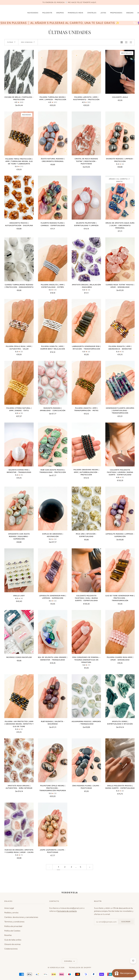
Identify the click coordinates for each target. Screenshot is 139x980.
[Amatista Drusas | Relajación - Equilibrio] (86, 259)
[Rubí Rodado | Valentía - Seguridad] (52, 696)
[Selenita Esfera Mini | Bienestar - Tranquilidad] (19, 444)
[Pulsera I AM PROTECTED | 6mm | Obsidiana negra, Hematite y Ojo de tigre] (19, 696)
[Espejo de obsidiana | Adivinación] (52, 508)
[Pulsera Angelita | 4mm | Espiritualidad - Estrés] (52, 259)
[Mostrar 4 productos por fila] (132, 42)
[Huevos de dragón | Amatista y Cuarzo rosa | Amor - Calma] (19, 824)
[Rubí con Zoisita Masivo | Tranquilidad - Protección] (52, 444)
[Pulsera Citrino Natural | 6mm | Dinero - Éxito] (19, 383)
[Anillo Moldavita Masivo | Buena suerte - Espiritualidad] (120, 760)
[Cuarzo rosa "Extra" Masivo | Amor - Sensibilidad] (120, 259)
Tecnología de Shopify (80, 967)
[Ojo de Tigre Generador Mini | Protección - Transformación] (120, 570)
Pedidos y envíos (11, 912)
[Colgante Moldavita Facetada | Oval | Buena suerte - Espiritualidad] (86, 570)
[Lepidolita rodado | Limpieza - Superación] (120, 508)
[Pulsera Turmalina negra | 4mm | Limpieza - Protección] (52, 72)
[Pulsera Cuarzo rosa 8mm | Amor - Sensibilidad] (120, 632)
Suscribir (125, 922)
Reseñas (8, 935)
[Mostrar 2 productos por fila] (121, 42)
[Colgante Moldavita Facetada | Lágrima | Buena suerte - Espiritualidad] (120, 444)
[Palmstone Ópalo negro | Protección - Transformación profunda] (52, 760)
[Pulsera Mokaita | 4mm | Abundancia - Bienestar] (120, 321)
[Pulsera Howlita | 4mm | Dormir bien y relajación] (52, 321)
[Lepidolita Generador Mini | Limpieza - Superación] (52, 570)
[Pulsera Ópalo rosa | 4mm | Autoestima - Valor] (19, 321)
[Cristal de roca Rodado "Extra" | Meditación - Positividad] (86, 133)
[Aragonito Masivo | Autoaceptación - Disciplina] (19, 198)
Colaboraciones (11, 949)
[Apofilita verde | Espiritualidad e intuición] (120, 696)
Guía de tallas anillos (12, 940)
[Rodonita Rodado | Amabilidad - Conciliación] (52, 383)
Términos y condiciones (14, 922)
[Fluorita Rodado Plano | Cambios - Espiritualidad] (52, 198)
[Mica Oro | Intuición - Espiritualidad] (86, 508)
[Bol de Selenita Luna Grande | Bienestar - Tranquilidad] (52, 632)
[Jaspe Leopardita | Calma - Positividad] (52, 824)
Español (68, 961)
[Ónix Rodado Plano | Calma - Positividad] (86, 760)
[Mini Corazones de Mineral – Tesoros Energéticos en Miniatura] (86, 632)
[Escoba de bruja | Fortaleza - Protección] (19, 72)
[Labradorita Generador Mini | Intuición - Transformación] (86, 321)
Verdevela (55, 967)
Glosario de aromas (12, 944)
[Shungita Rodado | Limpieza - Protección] (120, 133)
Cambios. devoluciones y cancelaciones (21, 917)
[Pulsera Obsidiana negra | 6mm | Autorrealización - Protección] (86, 444)
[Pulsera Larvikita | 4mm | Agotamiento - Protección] (86, 72)
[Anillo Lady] (19, 570)
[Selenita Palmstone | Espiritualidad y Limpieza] (86, 198)
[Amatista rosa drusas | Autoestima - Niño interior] (19, 760)
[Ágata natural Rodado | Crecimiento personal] (52, 133)
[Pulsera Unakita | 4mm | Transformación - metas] (86, 383)
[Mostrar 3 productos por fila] (126, 42)
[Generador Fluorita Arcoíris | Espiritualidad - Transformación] (120, 383)
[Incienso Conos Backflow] (19, 632)
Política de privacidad (13, 926)
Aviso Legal (9, 908)
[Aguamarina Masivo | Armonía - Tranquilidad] (86, 696)
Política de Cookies (12, 931)
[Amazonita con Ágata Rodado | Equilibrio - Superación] (19, 508)
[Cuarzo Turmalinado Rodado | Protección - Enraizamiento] (19, 259)
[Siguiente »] (89, 867)
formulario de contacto (67, 911)
